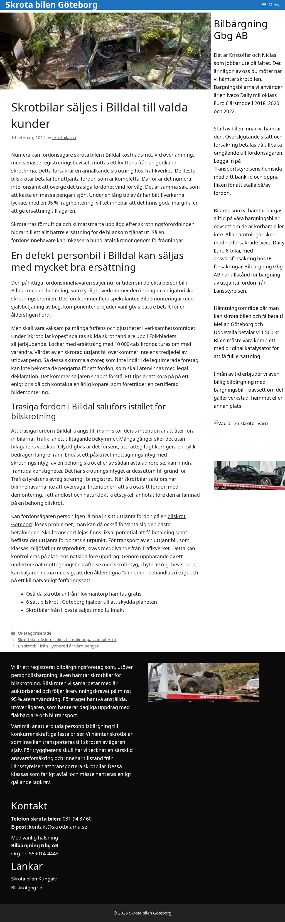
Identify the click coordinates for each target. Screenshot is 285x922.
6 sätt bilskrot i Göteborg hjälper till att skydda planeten (91, 602)
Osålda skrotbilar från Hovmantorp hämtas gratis (84, 594)
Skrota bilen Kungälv (34, 879)
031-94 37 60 (77, 819)
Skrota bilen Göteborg (52, 5)
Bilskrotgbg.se (26, 888)
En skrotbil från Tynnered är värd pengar (58, 646)
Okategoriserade (34, 633)
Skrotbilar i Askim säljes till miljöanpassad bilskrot (67, 639)
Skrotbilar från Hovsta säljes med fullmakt (75, 610)
